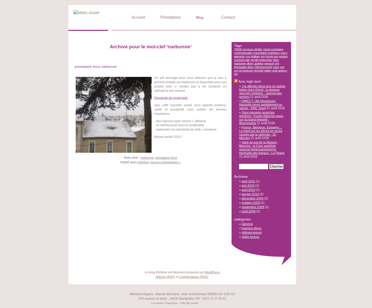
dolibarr (255, 56)
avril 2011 (248, 181)
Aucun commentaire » (166, 162)
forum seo (272, 56)
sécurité (258, 70)
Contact (227, 17)
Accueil (137, 17)
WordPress (212, 272)
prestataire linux (166, 158)
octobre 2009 (251, 203)
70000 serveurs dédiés (248, 49)
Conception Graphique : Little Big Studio (174, 303)
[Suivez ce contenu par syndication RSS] (236, 81)
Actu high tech (249, 81)
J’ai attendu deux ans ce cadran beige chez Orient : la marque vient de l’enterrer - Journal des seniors (262, 91)
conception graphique (266, 52)
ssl (236, 70)
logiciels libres (251, 228)
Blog (198, 17)
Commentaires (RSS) (193, 277)
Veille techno (250, 237)
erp (263, 56)
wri (236, 73)
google (255, 59)
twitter (268, 70)
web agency (279, 70)
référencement (263, 67)
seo (282, 67)
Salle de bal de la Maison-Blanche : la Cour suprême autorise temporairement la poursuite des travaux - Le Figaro (261, 148)
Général (143, 162)
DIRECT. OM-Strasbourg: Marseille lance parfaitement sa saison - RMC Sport (260, 104)
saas (276, 67)
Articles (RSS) (165, 277)
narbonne (147, 158)
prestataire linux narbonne (96, 66)
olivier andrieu (254, 63)
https (276, 59)
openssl (269, 63)
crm (247, 56)
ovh (277, 63)
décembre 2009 (252, 198)
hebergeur (265, 59)
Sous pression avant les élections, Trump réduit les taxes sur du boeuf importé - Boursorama (261, 118)
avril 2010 (248, 190)
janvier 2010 (250, 194)
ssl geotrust (245, 70)
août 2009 (249, 211)
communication (243, 52)
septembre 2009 (253, 207)
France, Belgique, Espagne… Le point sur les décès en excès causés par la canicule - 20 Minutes (260, 133)
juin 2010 (248, 185)
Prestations (169, 17)
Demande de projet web (171, 98)
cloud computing (273, 49)
